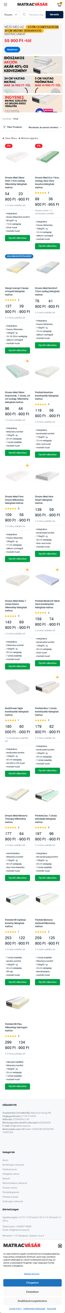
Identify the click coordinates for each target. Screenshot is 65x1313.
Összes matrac (9, 1188)
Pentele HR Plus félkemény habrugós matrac (16, 1027)
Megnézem (12, 50)
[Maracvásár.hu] (32, 4)
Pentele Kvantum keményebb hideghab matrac (47, 395)
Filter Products (14, 127)
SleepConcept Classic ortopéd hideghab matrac (17, 291)
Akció (5, 1160)
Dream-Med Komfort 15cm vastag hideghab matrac (47, 291)
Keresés (54, 14)
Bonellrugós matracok (13, 1165)
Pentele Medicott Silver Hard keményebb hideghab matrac (47, 604)
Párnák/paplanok (10, 1192)
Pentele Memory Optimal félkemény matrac (45, 923)
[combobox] (44, 127)
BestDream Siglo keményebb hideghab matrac (17, 711)
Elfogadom (32, 1283)
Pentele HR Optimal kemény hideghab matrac (15, 923)
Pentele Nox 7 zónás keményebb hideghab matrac (47, 711)
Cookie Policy (15, 1309)
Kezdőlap (6, 119)
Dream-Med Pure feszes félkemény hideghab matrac (14, 500)
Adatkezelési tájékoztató (34, 1309)
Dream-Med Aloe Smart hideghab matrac (44, 500)
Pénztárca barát (10, 1197)
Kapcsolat (51, 1309)
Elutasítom (32, 1292)
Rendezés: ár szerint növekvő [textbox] (43, 128)
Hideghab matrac (11, 1174)
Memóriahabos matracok (14, 1183)
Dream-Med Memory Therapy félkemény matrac (16, 819)
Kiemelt (6, 1179)
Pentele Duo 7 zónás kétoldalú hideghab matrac (46, 819)
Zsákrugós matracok (12, 1201)
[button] (60, 1245)
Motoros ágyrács (29, 138)
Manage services (31, 1274)
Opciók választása (17, 238)
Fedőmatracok (9, 1170)
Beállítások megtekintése (32, 1301)
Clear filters (11, 138)
